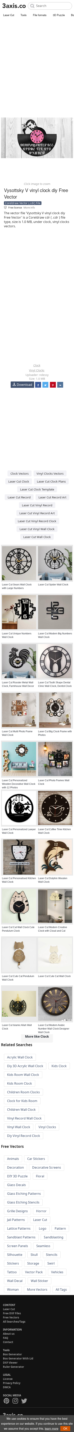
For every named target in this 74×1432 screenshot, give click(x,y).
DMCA (7, 1387)
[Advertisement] (37, 57)
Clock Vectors (19, 473)
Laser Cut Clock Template (37, 489)
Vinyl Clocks (36, 370)
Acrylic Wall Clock (20, 1057)
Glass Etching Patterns (24, 1193)
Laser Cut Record (19, 497)
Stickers (13, 1263)
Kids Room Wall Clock (23, 1075)
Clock (36, 365)
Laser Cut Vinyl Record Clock (37, 521)
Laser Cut (8, 15)
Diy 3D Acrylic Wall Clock (25, 1066)
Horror (41, 1211)
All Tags (61, 1289)
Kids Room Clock (19, 1083)
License (8, 1379)
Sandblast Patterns (21, 1237)
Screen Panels (17, 1246)
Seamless (43, 1246)
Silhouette (14, 1254)
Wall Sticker (39, 1281)
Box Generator (12, 1354)
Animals (13, 1159)
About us (8, 1333)
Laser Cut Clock (18, 481)
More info (29, 207)
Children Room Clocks (23, 1092)
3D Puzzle (59, 15)
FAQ (5, 1338)
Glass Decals (16, 1185)
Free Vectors (11, 1317)
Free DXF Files (12, 1313)
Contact (8, 1342)
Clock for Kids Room (22, 1101)
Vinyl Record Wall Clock (24, 1118)
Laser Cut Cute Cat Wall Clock (54, 976)
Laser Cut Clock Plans (51, 481)
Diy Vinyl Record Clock (23, 1136)
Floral (40, 1176)
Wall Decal (14, 1281)
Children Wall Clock (21, 1109)
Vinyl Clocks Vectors (50, 473)
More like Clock (37, 1036)
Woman (13, 1289)
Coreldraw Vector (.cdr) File (22, 203)
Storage (33, 1263)
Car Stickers (36, 1159)
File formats (40, 15)
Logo (42, 1228)
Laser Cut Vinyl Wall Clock (37, 529)
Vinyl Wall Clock (18, 1127)
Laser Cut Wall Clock (37, 537)
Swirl (51, 1263)
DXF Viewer (10, 1362)
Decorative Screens (46, 1167)
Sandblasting (53, 1237)
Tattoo (12, 1272)
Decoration (15, 1167)
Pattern (60, 1228)
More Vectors (37, 1289)
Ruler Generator (13, 1367)
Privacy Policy (11, 1383)
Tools (24, 15)
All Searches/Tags (14, 1321)
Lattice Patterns (19, 1228)
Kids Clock (59, 1066)
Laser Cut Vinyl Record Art (37, 513)
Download (24, 384)
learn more (51, 1428)
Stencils (51, 1254)
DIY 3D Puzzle (17, 1176)
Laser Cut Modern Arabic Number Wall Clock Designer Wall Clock (53, 1029)
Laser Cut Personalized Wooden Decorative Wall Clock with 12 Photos (18, 784)
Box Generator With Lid (18, 1358)
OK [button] (65, 1428)
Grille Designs (17, 1211)
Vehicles (57, 1272)
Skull (34, 1254)
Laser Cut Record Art (52, 497)
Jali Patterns (16, 1220)
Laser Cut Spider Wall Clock (53, 584)
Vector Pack (34, 1272)
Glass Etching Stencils (23, 1202)
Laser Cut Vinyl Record (37, 505)
